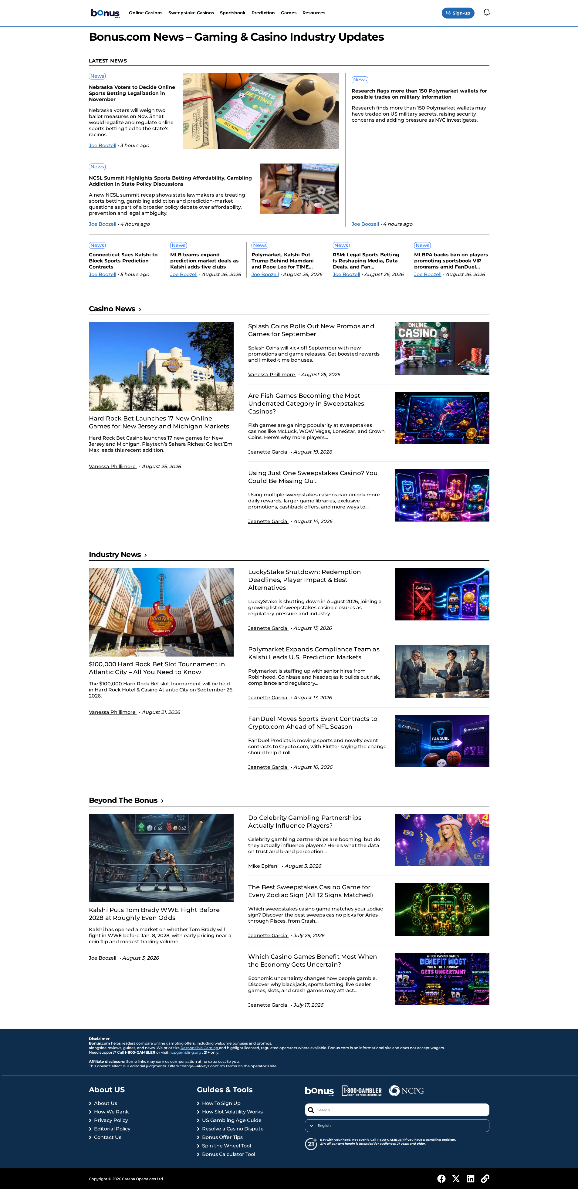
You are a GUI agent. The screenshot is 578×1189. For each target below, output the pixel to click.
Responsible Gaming (200, 1047)
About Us (105, 1103)
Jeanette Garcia (268, 452)
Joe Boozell (102, 145)
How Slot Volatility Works (232, 1112)
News (97, 76)
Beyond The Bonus (123, 800)
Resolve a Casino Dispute (233, 1129)
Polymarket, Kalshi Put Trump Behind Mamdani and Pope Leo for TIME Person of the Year (283, 260)
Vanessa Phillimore (113, 466)
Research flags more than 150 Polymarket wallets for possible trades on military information (419, 94)
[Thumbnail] (161, 366)
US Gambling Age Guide (232, 1120)
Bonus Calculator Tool (228, 1154)
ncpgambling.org (185, 1052)
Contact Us (107, 1137)
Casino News (112, 308)
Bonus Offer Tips (222, 1137)
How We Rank (111, 1112)
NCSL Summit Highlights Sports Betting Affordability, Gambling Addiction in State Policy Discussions (170, 181)
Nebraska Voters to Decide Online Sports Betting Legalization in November (132, 93)
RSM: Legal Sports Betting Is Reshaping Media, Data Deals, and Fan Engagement (366, 260)
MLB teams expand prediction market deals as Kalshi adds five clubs (204, 260)
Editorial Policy (112, 1129)
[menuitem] (397, 1125)
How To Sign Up (221, 1103)
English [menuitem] (324, 1125)
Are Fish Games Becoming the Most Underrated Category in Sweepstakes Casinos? (306, 403)
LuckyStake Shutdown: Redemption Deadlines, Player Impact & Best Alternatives (304, 579)
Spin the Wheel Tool (226, 1146)
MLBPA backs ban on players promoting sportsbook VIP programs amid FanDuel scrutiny (451, 260)
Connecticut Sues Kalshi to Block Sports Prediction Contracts (123, 260)
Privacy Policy (111, 1120)
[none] (397, 1125)
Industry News (115, 554)
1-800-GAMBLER (390, 1140)
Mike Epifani (264, 866)
